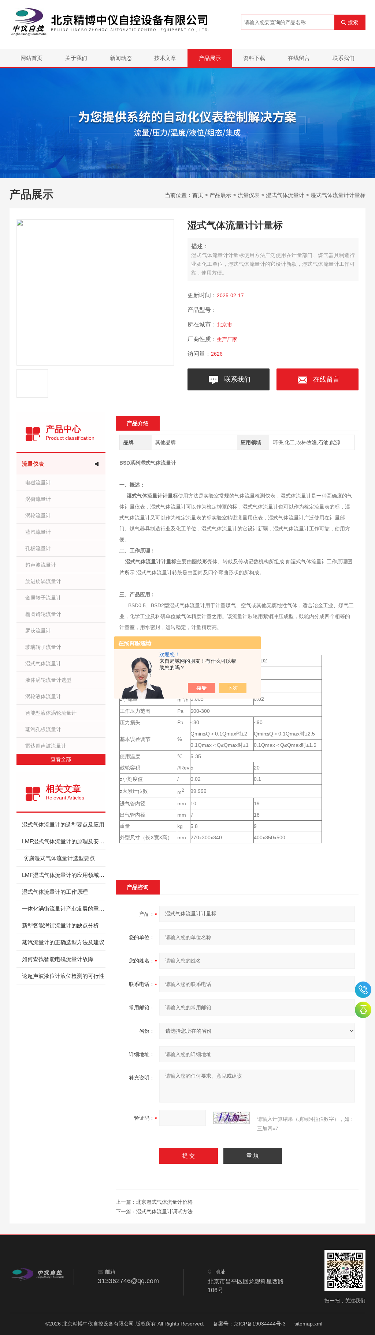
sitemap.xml (308, 1324)
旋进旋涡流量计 (43, 581)
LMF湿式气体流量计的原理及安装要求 (63, 841)
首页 (197, 195)
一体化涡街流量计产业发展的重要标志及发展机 (63, 908)
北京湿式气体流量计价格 (164, 1202)
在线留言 (299, 58)
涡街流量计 (38, 499)
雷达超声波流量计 (45, 746)
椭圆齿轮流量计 (43, 614)
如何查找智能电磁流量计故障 (57, 959)
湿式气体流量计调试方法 (164, 1211)
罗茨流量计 (38, 631)
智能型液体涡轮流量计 (51, 713)
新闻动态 (121, 58)
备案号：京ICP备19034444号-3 (249, 1324)
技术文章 (165, 58)
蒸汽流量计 (38, 532)
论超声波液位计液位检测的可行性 (63, 976)
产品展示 (210, 58)
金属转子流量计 (43, 598)
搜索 (353, 22)
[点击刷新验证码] (231, 1118)
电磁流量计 (38, 482)
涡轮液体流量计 (43, 696)
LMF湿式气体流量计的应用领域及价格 (63, 875)
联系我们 (343, 58)
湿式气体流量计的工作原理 (55, 892)
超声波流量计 (40, 565)
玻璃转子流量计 (43, 647)
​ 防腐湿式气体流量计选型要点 (58, 858)
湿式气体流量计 (285, 195)
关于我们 (76, 58)
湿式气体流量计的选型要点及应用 (63, 824)
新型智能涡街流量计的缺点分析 (60, 925)
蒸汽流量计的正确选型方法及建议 (63, 942)
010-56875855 (363, 990)
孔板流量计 (38, 548)
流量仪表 (249, 195)
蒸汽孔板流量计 (43, 729)
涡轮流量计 (38, 515)
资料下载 (254, 58)
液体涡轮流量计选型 (48, 680)
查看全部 (61, 759)
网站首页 (31, 58)
